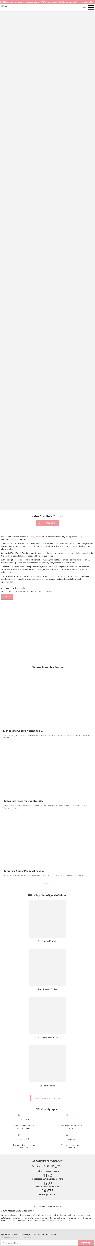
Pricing (7, 596)
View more (47, 883)
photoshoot (86, 536)
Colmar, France (34, 536)
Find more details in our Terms (59, 1220)
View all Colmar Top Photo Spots (47, 1098)
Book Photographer (47, 523)
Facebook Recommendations (46, 1171)
